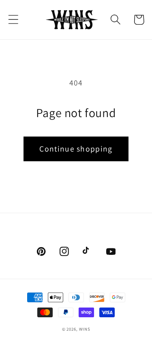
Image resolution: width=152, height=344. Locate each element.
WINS (84, 329)
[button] (13, 19)
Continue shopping (75, 148)
